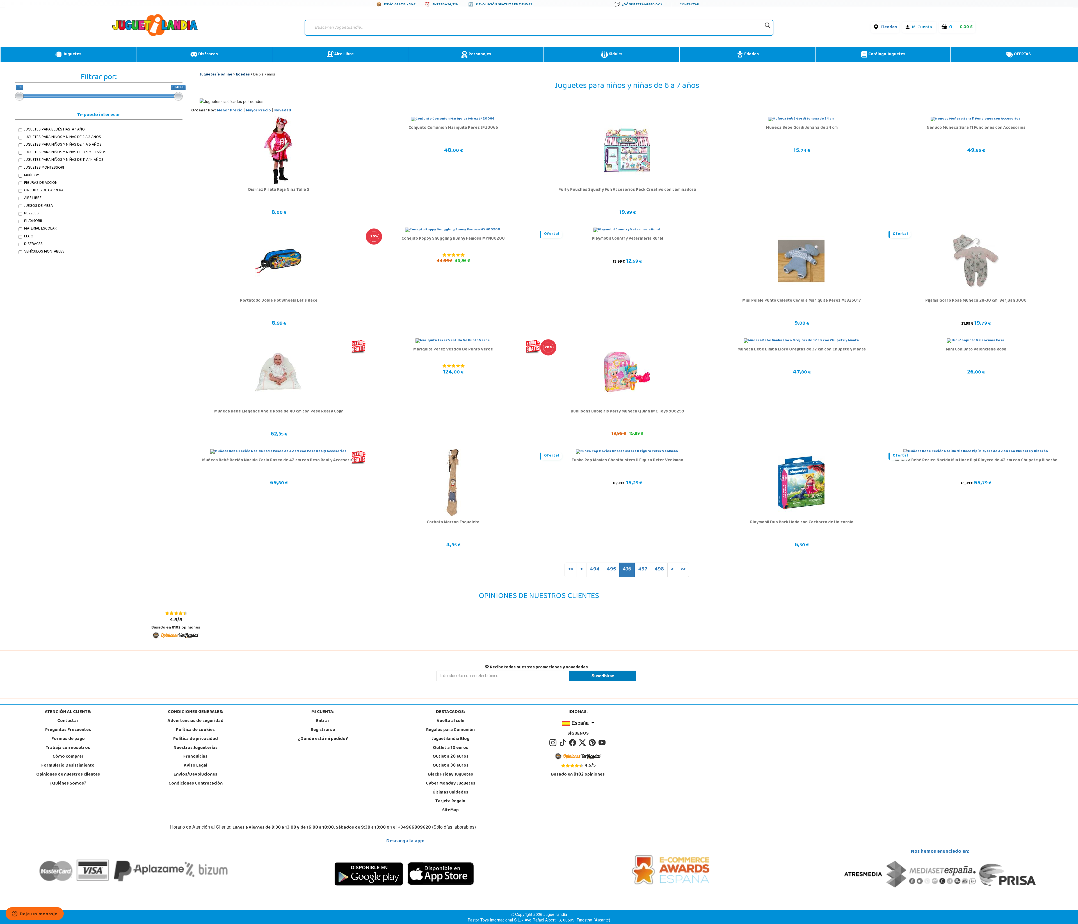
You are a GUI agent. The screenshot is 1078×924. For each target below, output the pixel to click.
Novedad (282, 111)
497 (642, 570)
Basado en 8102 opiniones (175, 623)
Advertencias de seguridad (195, 721)
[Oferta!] (626, 230)
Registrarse (323, 730)
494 (595, 570)
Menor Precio (230, 111)
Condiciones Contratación (195, 783)
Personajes (479, 54)
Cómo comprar (68, 756)
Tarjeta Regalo (450, 801)
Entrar (323, 721)
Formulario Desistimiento (68, 765)
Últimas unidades (450, 792)
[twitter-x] (583, 743)
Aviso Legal (195, 765)
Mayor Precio (258, 111)
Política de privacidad (195, 739)
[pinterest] (593, 743)
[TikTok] (563, 743)
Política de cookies (195, 730)
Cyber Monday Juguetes (450, 783)
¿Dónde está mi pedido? (323, 739)
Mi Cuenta (922, 27)
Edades (751, 54)
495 (611, 570)
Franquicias (195, 756)
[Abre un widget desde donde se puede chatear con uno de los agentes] (35, 914)
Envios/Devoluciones (195, 774)
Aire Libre (344, 54)
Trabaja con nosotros (68, 748)
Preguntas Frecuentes (68, 730)
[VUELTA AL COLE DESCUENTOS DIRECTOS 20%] (452, 230)
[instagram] (554, 743)
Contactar (68, 721)
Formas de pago (68, 739)
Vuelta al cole (450, 721)
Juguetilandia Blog (450, 739)
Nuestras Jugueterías (195, 748)
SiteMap (450, 810)
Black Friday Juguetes (450, 774)
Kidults (615, 54)
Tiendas (889, 27)
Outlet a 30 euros (451, 765)
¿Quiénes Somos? (67, 783)
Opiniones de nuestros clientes (68, 774)
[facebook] (573, 743)
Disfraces (207, 54)
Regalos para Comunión (450, 730)
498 (659, 570)
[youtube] (602, 743)
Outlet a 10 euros (450, 748)
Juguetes (71, 54)
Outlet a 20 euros (451, 756)
